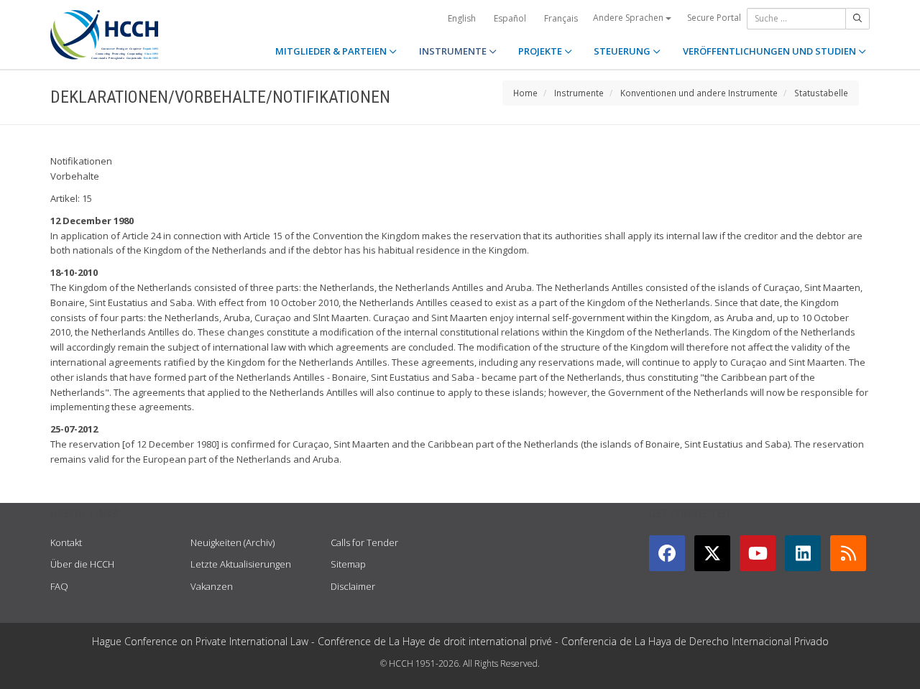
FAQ (59, 586)
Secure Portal (714, 17)
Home (525, 92)
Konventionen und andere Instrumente (699, 92)
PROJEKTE (541, 51)
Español (510, 18)
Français (561, 18)
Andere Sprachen (629, 17)
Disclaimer (353, 586)
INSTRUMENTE (454, 51)
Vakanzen (211, 586)
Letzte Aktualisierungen (240, 564)
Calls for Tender (364, 542)
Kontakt (66, 542)
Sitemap (348, 564)
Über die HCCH (82, 564)
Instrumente (579, 92)
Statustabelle (821, 92)
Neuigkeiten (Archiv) (232, 542)
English (462, 18)
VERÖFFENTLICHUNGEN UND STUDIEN (770, 51)
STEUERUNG (623, 51)
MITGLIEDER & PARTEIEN (332, 51)
